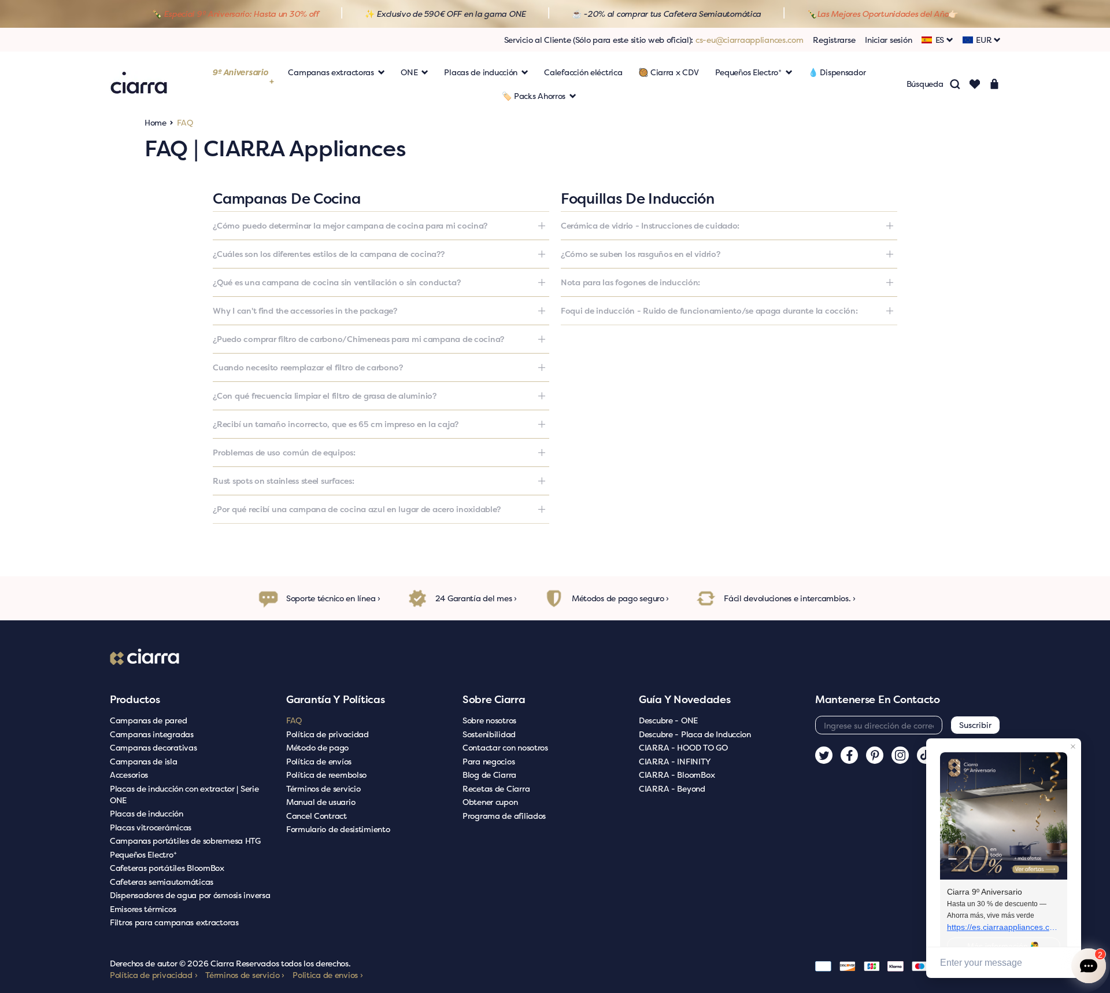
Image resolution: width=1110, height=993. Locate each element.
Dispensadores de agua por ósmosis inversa (190, 894)
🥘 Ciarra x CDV (668, 72)
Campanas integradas (152, 734)
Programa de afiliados (504, 815)
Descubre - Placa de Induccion (695, 734)
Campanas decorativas (153, 747)
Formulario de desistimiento (338, 828)
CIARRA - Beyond (672, 788)
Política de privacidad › (153, 974)
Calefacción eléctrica (583, 72)
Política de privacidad (327, 734)
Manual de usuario (320, 801)
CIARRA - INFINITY (674, 761)
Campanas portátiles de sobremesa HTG (185, 840)
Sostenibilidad (489, 734)
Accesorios (129, 774)
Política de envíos (319, 761)
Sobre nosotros (489, 720)
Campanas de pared (148, 720)
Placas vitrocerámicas (150, 827)
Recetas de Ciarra (496, 788)
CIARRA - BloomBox (677, 774)
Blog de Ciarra (489, 774)
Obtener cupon (489, 801)
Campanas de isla (143, 761)
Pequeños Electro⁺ (143, 854)
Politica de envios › (327, 974)
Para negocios (488, 761)
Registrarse (834, 39)
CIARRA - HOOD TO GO (683, 747)
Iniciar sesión (888, 39)
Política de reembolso (326, 774)
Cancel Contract (316, 815)
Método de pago (317, 747)
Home (155, 122)
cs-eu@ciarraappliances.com (749, 39)
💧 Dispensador (836, 72)
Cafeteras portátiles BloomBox (167, 867)
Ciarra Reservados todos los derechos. (280, 963)
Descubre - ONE (668, 720)
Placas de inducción (146, 813)
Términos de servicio (323, 788)
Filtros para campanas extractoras (174, 922)
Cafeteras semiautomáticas (161, 881)
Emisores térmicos (143, 908)
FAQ (294, 720)
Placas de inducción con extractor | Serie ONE (184, 794)
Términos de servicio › (244, 974)
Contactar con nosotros (505, 747)
